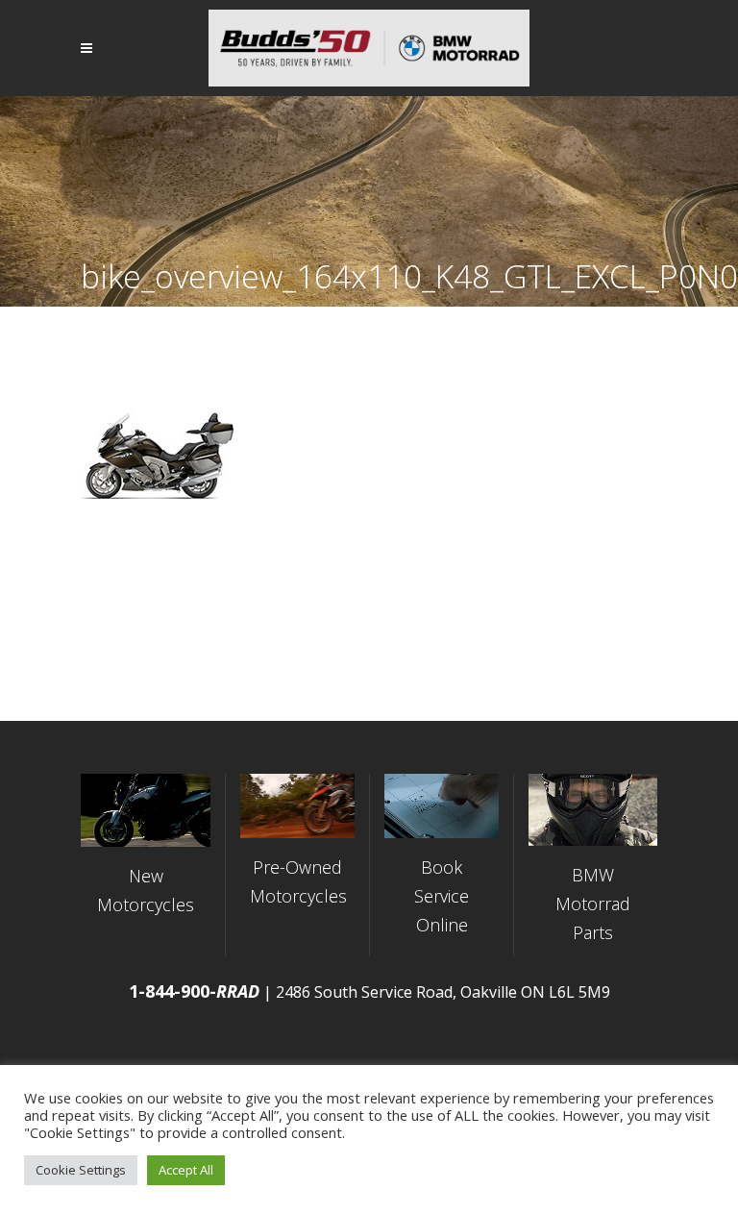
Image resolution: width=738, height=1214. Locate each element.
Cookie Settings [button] (81, 1169)
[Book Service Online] (441, 806)
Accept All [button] (186, 1169)
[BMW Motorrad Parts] (593, 810)
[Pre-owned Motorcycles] (297, 806)
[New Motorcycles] (145, 810)
